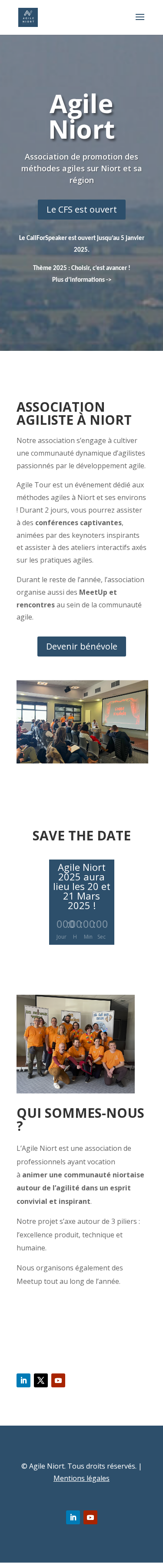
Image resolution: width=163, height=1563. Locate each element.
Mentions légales (81, 1478)
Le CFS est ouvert (82, 209)
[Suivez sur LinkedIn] (23, 1380)
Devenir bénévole (81, 646)
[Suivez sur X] (41, 1380)
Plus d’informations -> (81, 280)
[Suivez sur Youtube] (58, 1380)
